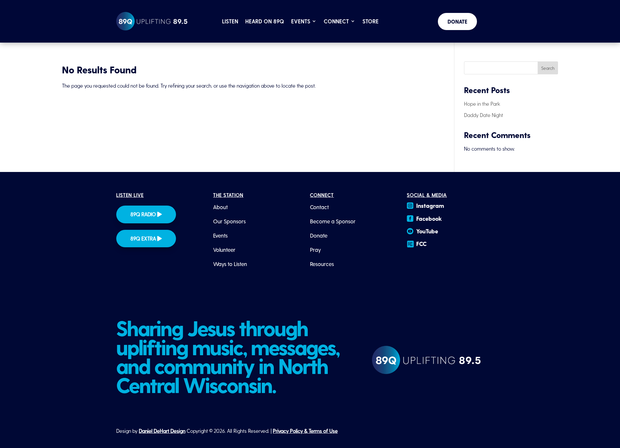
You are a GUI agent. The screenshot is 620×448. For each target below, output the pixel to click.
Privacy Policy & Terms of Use (305, 431)
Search (547, 68)
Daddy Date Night (483, 115)
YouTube (427, 231)
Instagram (430, 205)
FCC (421, 243)
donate (457, 21)
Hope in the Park (482, 104)
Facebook (429, 218)
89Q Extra (143, 238)
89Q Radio (143, 214)
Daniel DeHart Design (162, 431)
